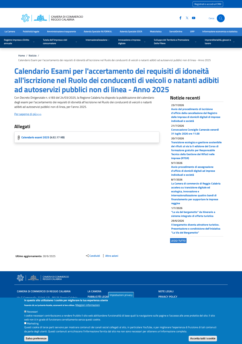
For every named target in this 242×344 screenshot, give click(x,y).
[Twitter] (185, 18)
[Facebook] (179, 18)
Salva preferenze (36, 338)
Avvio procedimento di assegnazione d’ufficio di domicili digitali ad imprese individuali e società (193, 171)
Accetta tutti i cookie (202, 338)
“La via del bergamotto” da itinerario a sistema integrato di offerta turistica (193, 214)
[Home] (53, 18)
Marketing (33, 323)
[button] (221, 18)
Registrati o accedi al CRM (207, 4)
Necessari (32, 311)
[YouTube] (192, 18)
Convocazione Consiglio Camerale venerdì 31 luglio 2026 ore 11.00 (195, 132)
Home (21, 55)
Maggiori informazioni (87, 305)
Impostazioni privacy (121, 295)
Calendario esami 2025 (35, 137)
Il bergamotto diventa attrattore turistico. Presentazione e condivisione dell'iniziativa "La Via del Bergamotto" (195, 228)
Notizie (33, 55)
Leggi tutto (178, 241)
